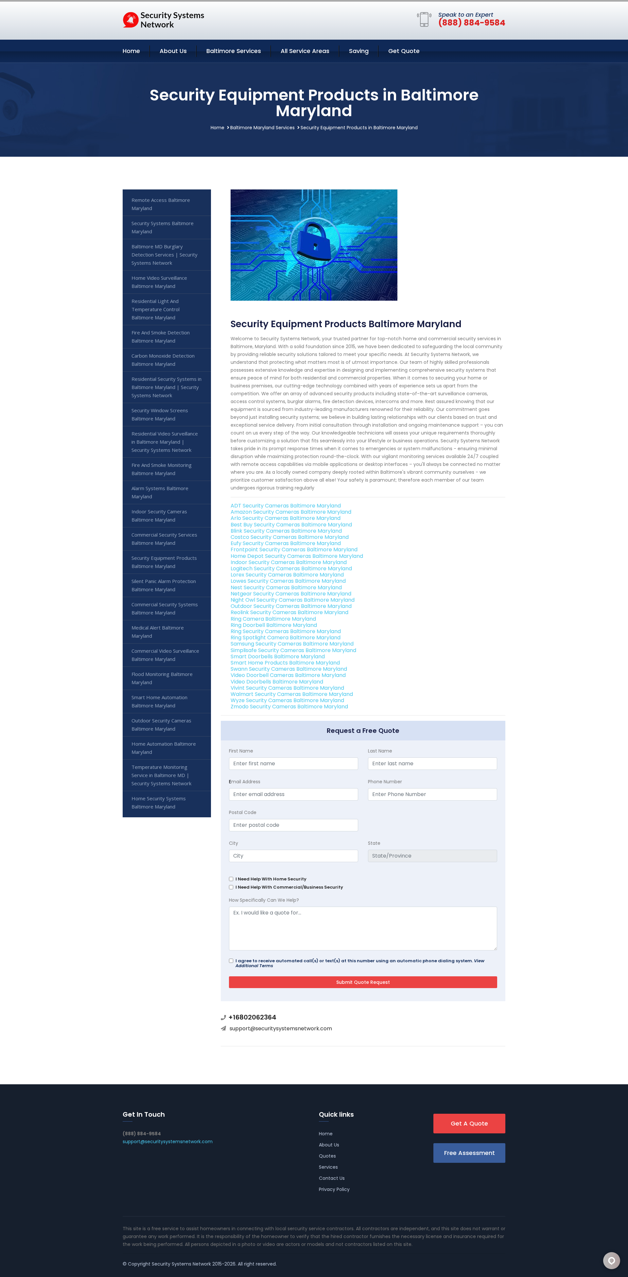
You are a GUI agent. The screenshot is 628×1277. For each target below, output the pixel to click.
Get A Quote (469, 1123)
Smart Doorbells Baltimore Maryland (278, 656)
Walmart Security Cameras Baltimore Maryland (292, 694)
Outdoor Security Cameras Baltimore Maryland (291, 606)
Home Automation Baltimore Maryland (163, 747)
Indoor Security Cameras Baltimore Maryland (289, 562)
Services (328, 1167)
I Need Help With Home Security (271, 879)
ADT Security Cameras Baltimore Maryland (286, 505)
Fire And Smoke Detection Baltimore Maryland (160, 336)
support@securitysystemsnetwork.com (281, 1028)
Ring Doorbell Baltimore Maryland (274, 625)
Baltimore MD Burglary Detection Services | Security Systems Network (164, 254)
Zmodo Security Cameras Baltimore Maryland (289, 706)
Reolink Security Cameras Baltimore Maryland (289, 612)
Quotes (327, 1156)
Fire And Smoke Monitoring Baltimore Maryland (161, 469)
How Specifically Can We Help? (264, 900)
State (374, 843)
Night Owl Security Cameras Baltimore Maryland (293, 600)
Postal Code (242, 812)
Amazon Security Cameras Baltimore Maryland (291, 512)
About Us (173, 51)
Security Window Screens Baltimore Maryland (159, 414)
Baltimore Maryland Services (262, 127)
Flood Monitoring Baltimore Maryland (162, 678)
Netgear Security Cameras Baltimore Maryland (291, 593)
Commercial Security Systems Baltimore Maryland (164, 608)
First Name (241, 751)
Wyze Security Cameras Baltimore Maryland (287, 700)
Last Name (380, 751)
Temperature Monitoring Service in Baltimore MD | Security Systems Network (161, 775)
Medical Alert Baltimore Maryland (157, 631)
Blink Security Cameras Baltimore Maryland (286, 531)
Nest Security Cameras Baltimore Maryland (286, 587)
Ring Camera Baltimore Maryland (273, 619)
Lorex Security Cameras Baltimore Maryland (287, 574)
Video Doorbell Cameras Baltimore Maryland (288, 675)
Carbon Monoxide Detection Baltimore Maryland (163, 359)
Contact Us (332, 1178)
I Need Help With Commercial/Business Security (289, 887)
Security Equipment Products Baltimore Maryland (164, 562)
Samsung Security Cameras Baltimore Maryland (292, 643)
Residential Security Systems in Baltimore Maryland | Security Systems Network (166, 387)
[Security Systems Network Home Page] (163, 19)
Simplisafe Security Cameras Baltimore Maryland (293, 650)
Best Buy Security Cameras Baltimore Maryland (291, 524)
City (233, 843)
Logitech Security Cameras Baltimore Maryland (291, 568)
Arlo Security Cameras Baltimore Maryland (285, 518)
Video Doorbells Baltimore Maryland (277, 681)
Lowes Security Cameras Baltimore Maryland (288, 581)
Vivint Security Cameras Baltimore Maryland (287, 688)
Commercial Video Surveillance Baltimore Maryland (165, 654)
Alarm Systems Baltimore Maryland (159, 492)
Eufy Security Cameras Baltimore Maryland (286, 543)
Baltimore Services (233, 51)
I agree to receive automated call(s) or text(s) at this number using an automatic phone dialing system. (360, 963)
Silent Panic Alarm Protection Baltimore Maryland (163, 585)
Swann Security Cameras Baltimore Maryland (289, 669)
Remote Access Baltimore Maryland (160, 204)
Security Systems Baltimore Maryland (162, 227)
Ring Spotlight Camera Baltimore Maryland (285, 637)
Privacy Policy (334, 1189)
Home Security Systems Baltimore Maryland (158, 802)
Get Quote (404, 51)
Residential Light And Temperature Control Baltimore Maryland (155, 309)
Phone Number (385, 781)
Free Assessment (469, 1153)
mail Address (244, 781)
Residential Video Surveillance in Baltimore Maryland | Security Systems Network (164, 441)
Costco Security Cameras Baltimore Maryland (290, 537)
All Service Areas (305, 51)
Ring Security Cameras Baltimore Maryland (286, 631)
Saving (359, 51)
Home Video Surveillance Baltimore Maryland (159, 282)
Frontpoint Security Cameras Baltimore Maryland (294, 549)
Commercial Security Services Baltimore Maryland (164, 538)
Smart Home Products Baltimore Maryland (285, 662)
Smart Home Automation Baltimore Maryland (159, 701)
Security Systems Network (181, 1264)
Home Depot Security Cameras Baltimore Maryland (297, 556)
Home (131, 51)
